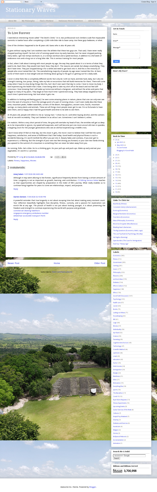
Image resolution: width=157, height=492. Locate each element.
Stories (115, 433)
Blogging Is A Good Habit (125, 150)
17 (116, 172)
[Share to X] (60, 157)
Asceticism (116, 426)
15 (116, 178)
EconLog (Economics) (120, 210)
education (116, 359)
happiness (25, 161)
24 (116, 155)
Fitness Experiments (119, 403)
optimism (116, 353)
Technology (117, 346)
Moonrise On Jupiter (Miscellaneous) (125, 224)
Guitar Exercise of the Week (122, 410)
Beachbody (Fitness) (119, 204)
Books (115, 309)
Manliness (116, 376)
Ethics (115, 292)
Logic (115, 323)
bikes (115, 380)
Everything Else (118, 386)
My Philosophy (28, 21)
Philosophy (117, 272)
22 (116, 158)
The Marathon (118, 393)
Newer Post (13, 263)
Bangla (115, 373)
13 (116, 183)
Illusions (116, 276)
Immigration (117, 370)
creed (115, 356)
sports (115, 390)
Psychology (117, 299)
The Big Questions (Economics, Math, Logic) (128, 230)
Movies (33, 161)
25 (116, 140)
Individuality (117, 329)
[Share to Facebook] (63, 157)
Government (117, 262)
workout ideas (118, 279)
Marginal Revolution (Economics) (124, 214)
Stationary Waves (30, 9)
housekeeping (117, 316)
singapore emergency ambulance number (31, 213)
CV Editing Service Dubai (88, 180)
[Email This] (56, 157)
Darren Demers (19, 197)
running (115, 266)
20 (116, 163)
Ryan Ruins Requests (120, 400)
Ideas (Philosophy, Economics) (123, 220)
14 (116, 180)
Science (115, 336)
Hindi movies (117, 366)
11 (116, 189)
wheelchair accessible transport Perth (29, 216)
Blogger (92, 487)
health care (117, 302)
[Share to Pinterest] (65, 157)
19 (116, 166)
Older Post (99, 263)
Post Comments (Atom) (62, 272)
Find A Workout (46, 21)
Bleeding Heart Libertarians (122, 227)
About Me (12, 21)
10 (116, 192)
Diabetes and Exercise (120, 423)
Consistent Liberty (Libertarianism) (124, 207)
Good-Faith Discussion (121, 296)
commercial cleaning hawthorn (26, 211)
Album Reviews (94, 21)
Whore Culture (118, 286)
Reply (15, 189)
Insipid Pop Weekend (120, 416)
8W (114, 319)
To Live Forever (122, 148)
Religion (115, 430)
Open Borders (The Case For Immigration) (127, 240)
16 (116, 175)
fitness (17, 161)
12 (116, 186)
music (115, 269)
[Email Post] (51, 157)
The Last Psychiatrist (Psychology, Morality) (128, 234)
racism (115, 306)
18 (116, 169)
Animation (116, 443)
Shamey (115, 420)
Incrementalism (118, 440)
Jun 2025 (120, 142)
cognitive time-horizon (120, 343)
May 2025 (120, 145)
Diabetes (116, 282)
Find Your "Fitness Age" (121, 244)
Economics (117, 256)
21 (116, 160)
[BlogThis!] (58, 157)
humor (115, 363)
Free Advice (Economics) (121, 217)
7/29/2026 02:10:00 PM (36, 197)
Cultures (116, 413)
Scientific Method (119, 349)
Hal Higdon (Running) (120, 237)
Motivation (116, 383)
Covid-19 (116, 396)
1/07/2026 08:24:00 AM (33, 174)
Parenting (116, 339)
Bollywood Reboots (119, 436)
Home (57, 263)
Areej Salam (18, 174)
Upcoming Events (119, 406)
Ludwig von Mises (119, 313)
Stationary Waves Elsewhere (71, 21)
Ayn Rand (116, 333)
